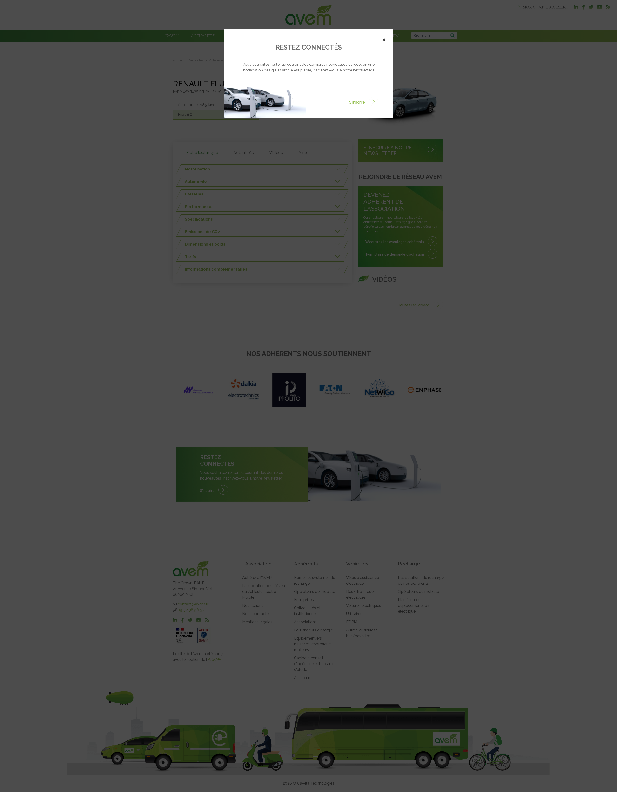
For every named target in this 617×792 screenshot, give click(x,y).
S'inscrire (357, 102)
